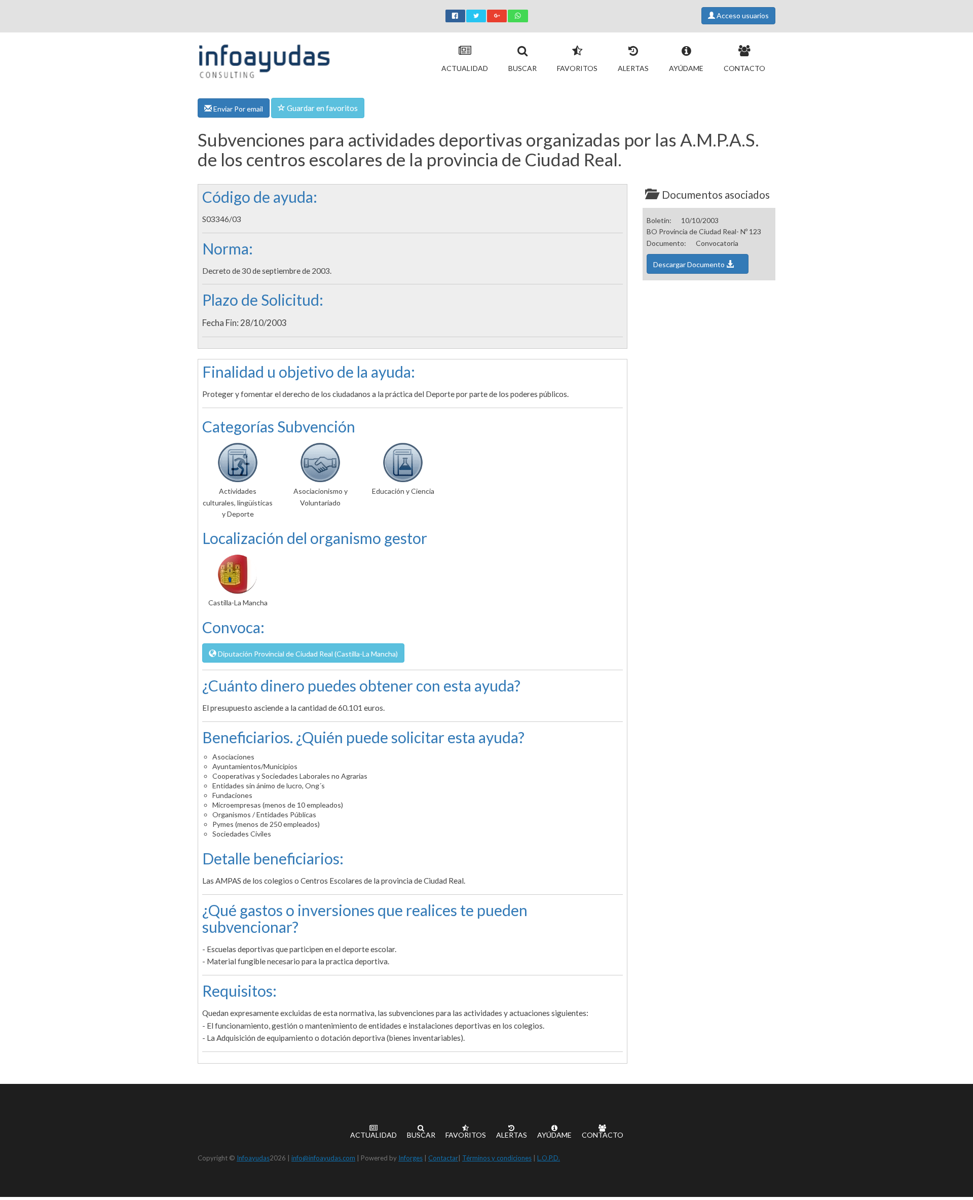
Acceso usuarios (742, 15)
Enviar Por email (237, 108)
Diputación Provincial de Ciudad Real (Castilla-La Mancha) (307, 653)
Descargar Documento (689, 264)
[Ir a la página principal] (264, 59)
